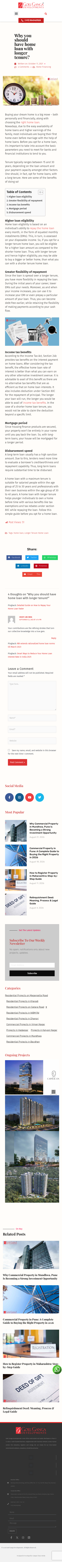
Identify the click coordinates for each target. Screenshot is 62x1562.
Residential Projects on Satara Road (25, 1007)
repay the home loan (42, 228)
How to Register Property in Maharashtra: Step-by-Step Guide (44, 875)
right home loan (30, 122)
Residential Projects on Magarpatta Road (26, 995)
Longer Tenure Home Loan (36, 533)
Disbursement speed (20, 212)
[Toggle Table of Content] (39, 192)
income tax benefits (34, 402)
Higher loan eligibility (20, 196)
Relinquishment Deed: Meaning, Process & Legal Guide (44, 900)
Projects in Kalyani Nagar (44, 1030)
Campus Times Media (39, 1556)
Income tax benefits (19, 204)
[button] (16, 13)
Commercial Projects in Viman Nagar (25, 1024)
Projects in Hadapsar (17, 1030)
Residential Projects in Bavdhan (23, 1041)
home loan (19, 533)
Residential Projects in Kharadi (22, 1001)
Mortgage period (18, 208)
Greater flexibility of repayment (25, 200)
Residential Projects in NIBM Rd (22, 1012)
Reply (53, 638)
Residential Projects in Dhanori (22, 1018)
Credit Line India (25, 617)
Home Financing (43, 67)
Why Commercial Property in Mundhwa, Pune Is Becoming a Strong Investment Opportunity (44, 828)
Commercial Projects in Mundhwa (24, 1036)
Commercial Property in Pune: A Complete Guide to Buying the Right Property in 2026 (44, 853)
